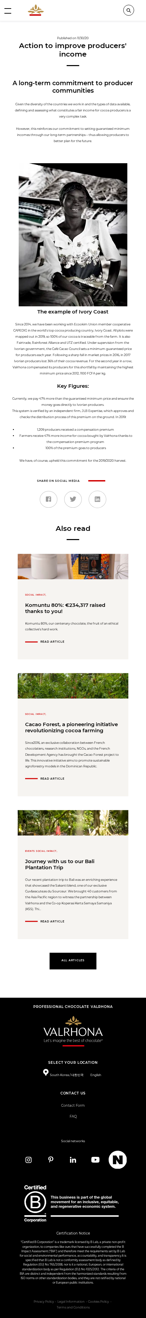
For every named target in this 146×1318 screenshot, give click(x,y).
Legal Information (71, 1301)
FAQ (73, 1116)
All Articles (73, 960)
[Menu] (7, 10)
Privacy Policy (44, 1301)
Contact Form (73, 1105)
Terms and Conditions (73, 1307)
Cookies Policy (98, 1301)
